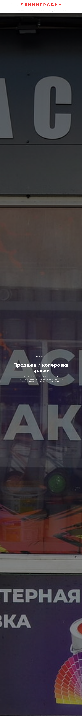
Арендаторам (53, 11)
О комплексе (19, 11)
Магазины (29, 11)
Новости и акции (41, 11)
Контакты (63, 11)
